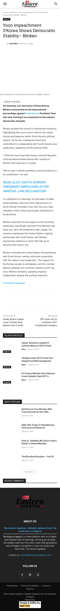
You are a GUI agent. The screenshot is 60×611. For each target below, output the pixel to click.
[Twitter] (38, 575)
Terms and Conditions (30, 586)
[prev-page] (5, 388)
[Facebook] (22, 575)
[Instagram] (30, 575)
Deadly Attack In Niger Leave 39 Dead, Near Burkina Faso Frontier (13, 322)
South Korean (32, 113)
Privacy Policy (12, 586)
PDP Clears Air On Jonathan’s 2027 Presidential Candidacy (46, 322)
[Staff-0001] (5, 43)
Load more (29, 471)
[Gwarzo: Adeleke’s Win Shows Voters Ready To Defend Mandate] (11, 445)
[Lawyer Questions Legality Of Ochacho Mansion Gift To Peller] (11, 347)
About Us (30, 589)
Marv (24, 349)
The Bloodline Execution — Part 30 (38, 456)
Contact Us (46, 586)
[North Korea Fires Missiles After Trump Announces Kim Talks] (11, 413)
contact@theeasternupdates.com (35, 555)
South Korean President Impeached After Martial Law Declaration (26, 186)
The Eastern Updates (14, 283)
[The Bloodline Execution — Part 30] (11, 461)
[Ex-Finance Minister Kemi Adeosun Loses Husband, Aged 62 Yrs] (11, 378)
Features (13, 12)
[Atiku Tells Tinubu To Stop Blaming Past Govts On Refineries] (11, 429)
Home (5, 12)
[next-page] (9, 388)
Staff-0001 (13, 43)
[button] (5, 4)
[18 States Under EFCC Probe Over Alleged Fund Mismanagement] (11, 362)
